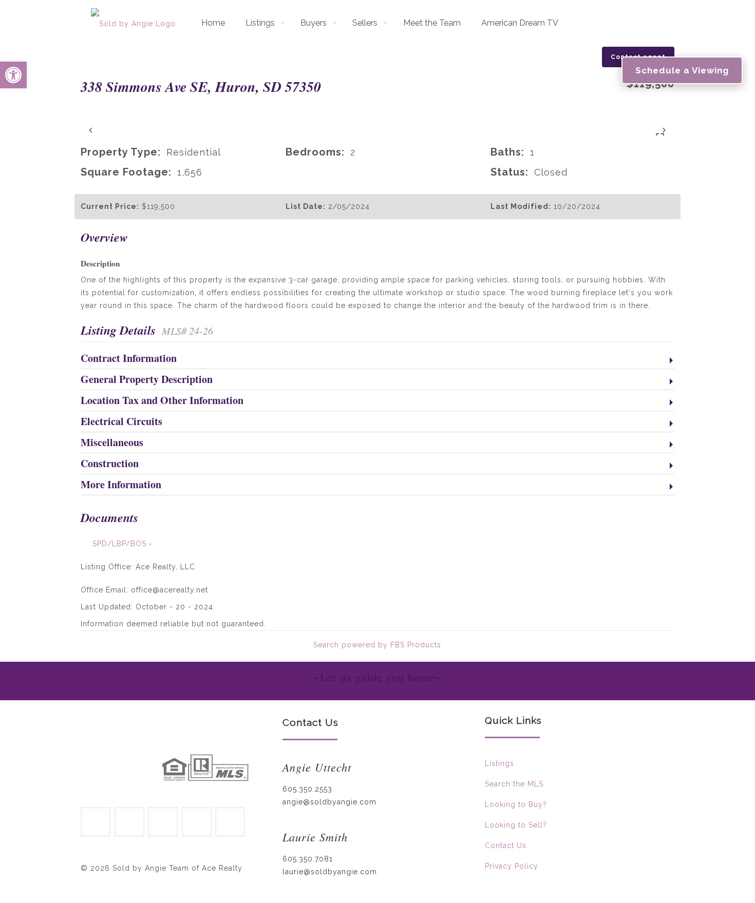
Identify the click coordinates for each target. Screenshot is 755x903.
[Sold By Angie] (133, 23)
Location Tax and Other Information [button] (162, 401)
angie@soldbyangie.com (329, 802)
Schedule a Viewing (682, 70)
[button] (13, 75)
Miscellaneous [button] (112, 443)
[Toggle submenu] (282, 23)
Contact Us (505, 845)
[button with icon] (95, 822)
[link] (115, 769)
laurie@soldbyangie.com (329, 872)
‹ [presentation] (91, 129)
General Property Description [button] (147, 380)
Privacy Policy (511, 866)
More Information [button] (121, 485)
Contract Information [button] (129, 359)
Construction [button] (110, 464)
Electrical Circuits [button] (121, 422)
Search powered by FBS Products (377, 645)
